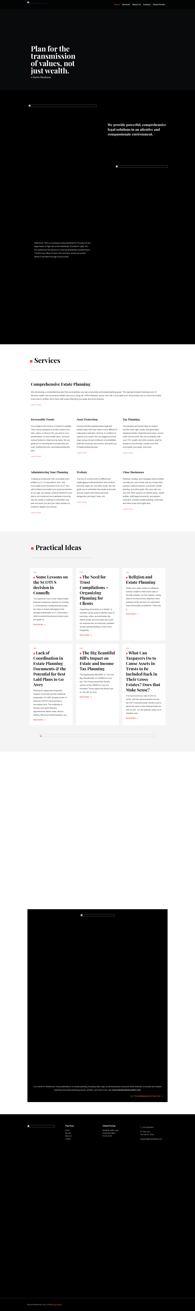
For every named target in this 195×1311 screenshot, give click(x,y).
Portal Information (109, 1133)
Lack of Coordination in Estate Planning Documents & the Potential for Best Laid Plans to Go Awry (51, 646)
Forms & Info (107, 1136)
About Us (136, 4)
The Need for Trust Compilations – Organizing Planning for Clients (96, 583)
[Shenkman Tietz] (41, 1209)
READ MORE (39, 616)
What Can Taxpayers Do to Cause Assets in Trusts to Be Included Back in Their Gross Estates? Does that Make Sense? (143, 649)
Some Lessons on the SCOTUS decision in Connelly (50, 580)
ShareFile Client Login (110, 1130)
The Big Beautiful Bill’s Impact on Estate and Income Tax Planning (97, 644)
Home (117, 4)
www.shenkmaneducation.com (126, 1060)
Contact (147, 4)
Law (34, 572)
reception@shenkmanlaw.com (151, 1139)
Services (126, 4)
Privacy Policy (56, 1304)
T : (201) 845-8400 (147, 1127)
